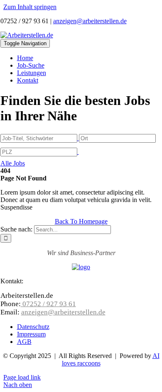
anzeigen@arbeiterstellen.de (90, 20)
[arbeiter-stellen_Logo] (26, 35)
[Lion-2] (81, 266)
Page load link (22, 377)
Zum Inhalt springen (29, 6)
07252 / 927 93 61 (48, 304)
